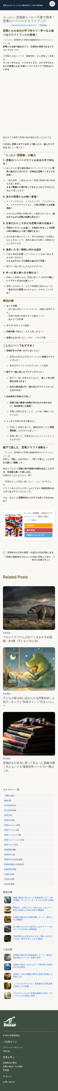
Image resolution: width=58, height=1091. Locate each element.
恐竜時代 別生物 (11, 859)
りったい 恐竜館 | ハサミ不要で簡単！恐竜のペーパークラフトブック (29, 19)
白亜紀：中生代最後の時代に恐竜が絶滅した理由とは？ (33, 975)
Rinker (34, 520)
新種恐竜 (8, 869)
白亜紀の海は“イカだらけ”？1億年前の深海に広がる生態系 (33, 965)
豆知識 (7, 884)
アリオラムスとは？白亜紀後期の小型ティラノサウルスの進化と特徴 (33, 994)
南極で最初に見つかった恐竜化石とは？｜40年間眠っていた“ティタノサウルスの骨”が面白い (33, 900)
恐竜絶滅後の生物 (12, 864)
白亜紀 (7, 874)
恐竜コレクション (12, 840)
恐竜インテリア (11, 835)
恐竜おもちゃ (10, 825)
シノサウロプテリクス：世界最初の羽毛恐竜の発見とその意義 (33, 985)
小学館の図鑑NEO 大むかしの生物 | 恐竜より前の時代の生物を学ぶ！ (27, 558)
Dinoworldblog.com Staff (23, 25)
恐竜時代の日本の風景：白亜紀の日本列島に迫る (30, 552)
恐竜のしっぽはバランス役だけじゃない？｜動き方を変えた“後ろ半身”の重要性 (33, 908)
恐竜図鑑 (43, 25)
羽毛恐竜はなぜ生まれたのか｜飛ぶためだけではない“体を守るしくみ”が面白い (33, 937)
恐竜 (6, 815)
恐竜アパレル (10, 830)
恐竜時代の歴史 (10, 1063)
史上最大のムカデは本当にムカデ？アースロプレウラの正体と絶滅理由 (33, 928)
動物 (6, 800)
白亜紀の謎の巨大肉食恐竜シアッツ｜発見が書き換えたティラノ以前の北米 (33, 956)
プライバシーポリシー (13, 1047)
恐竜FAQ (8, 820)
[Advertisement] (29, 103)
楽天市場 (30, 530)
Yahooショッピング (35, 535)
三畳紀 (7, 795)
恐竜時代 (8, 854)
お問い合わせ (9, 1082)
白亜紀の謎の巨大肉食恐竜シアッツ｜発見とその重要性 (33, 918)
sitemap (6, 1051)
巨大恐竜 (8, 810)
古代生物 (8, 805)
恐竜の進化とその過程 (13, 1066)
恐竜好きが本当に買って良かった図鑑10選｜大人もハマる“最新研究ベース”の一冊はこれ (29, 766)
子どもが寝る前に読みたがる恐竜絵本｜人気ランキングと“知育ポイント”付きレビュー (29, 702)
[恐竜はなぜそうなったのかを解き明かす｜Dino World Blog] (10, 1028)
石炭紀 (7, 879)
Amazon (30, 525)
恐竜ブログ (9, 845)
